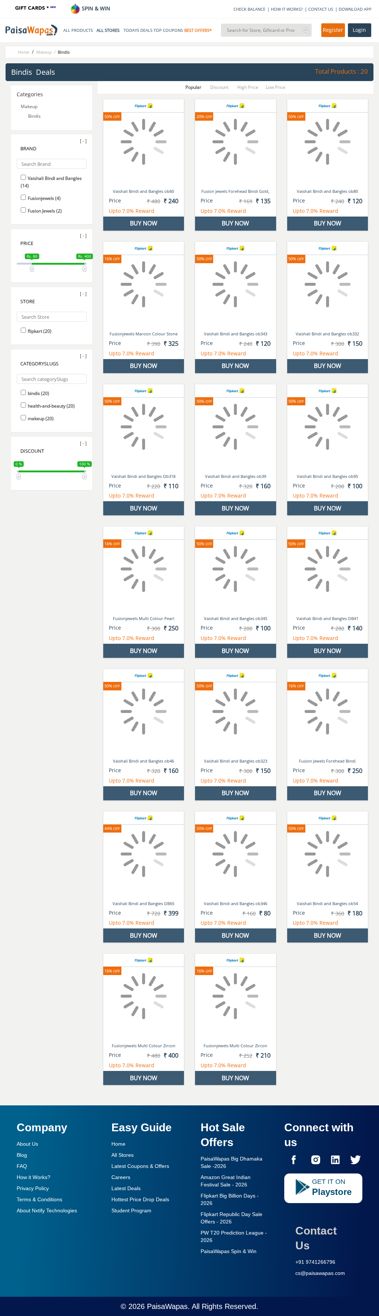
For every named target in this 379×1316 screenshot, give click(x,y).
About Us (27, 1144)
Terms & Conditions (39, 1199)
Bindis (35, 116)
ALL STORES (108, 30)
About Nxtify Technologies (47, 1210)
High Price (247, 87)
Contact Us (316, 1238)
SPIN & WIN (95, 8)
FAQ (22, 1166)
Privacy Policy (33, 1188)
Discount (219, 87)
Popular (193, 87)
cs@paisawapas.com (320, 1273)
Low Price (275, 87)
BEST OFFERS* (198, 30)
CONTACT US (320, 9)
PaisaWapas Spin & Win (228, 1251)
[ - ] (83, 141)
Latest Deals (126, 1188)
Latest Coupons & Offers (140, 1166)
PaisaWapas (167, 1306)
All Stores (122, 1155)
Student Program (131, 1210)
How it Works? (33, 1177)
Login (359, 30)
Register (333, 30)
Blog (22, 1155)
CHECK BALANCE (249, 9)
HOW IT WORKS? (287, 9)
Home (118, 1144)
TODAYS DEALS (138, 30)
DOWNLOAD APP (355, 9)
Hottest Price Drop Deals (140, 1199)
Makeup (29, 106)
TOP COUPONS (168, 30)
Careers (120, 1177)
